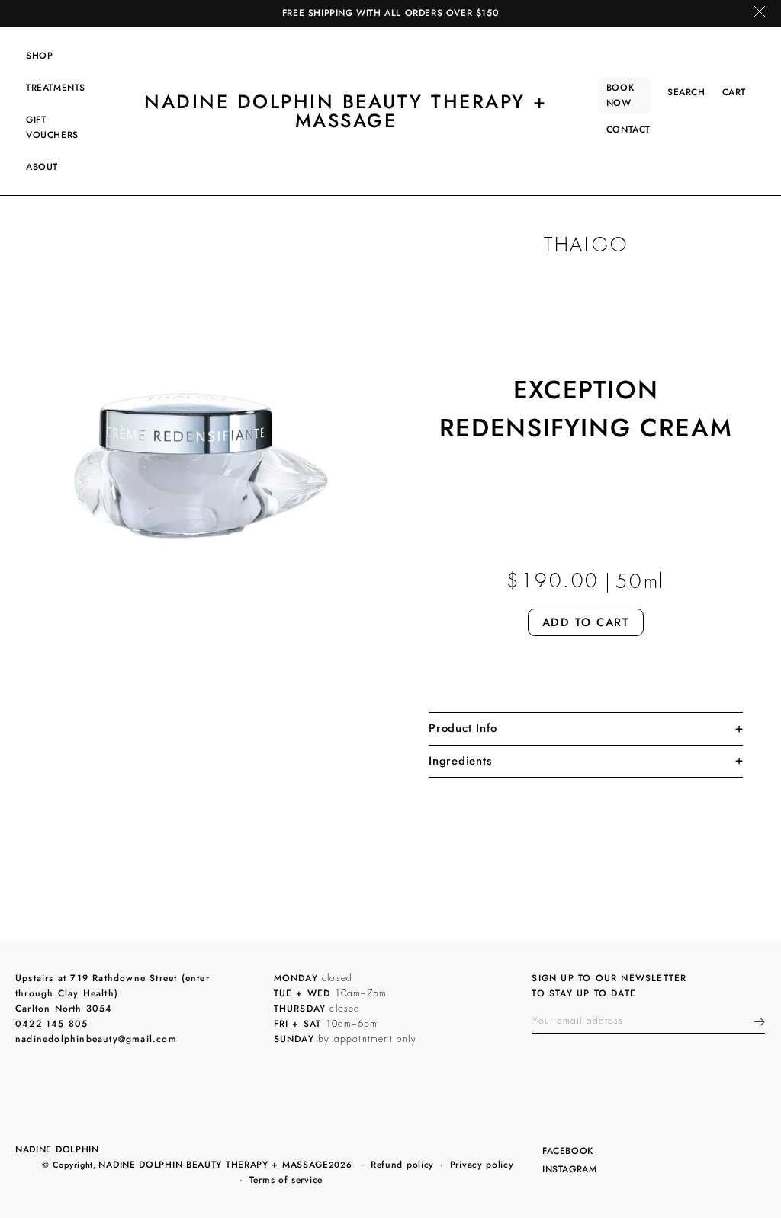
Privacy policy (482, 1165)
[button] (39, 56)
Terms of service (286, 1180)
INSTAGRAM (569, 1170)
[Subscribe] (759, 1021)
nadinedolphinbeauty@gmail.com (96, 1039)
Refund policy (402, 1165)
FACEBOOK (567, 1152)
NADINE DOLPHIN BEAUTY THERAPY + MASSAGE (213, 1165)
